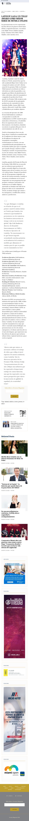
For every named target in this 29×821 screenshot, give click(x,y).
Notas (3, 12)
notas (16, 401)
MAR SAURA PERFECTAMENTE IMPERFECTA (9, 414)
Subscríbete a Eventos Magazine (14, 388)
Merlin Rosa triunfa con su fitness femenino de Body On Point (12, 458)
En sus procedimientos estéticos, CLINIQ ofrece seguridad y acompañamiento (10, 514)
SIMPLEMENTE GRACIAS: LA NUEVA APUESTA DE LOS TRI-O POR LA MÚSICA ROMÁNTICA (17, 425)
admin (8, 11)
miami (7, 401)
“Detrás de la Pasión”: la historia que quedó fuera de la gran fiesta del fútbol (11, 486)
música (11, 401)
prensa (20, 401)
